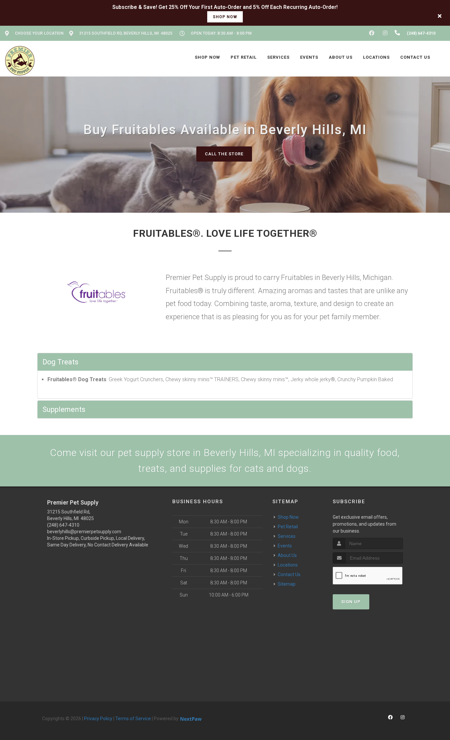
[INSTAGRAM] (385, 33)
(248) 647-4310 (63, 525)
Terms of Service (133, 718)
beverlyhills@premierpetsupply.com (84, 531)
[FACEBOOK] (371, 33)
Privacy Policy (98, 718)
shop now (225, 17)
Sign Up (351, 601)
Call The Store (224, 153)
